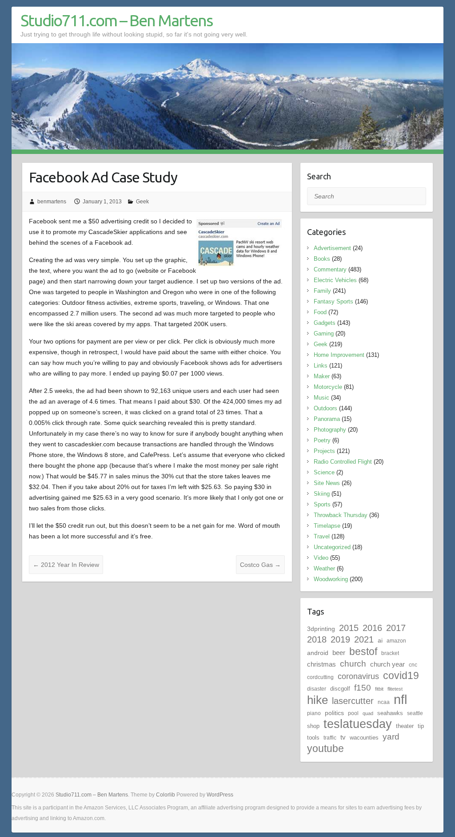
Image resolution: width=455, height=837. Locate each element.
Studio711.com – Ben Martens (116, 20)
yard (391, 736)
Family (322, 290)
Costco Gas (260, 564)
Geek (142, 201)
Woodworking (331, 579)
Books (322, 258)
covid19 (401, 675)
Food (320, 312)
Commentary (330, 269)
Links (320, 365)
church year (387, 664)
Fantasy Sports (333, 301)
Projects (324, 451)
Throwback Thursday (340, 515)
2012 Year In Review (66, 564)
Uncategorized (332, 547)
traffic (329, 738)
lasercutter (353, 701)
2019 (340, 639)
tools (313, 737)
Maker (322, 376)
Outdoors (325, 408)
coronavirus (358, 676)
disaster (316, 689)
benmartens (51, 201)
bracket (390, 653)
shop (313, 726)
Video (321, 557)
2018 (317, 639)
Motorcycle (328, 387)
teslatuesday (357, 724)
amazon (396, 641)
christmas (321, 664)
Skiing (322, 493)
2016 (372, 628)
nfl (400, 699)
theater (405, 726)
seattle (415, 713)
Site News (327, 483)
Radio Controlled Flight (343, 461)
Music (321, 397)
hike (317, 700)
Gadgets (324, 322)
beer (338, 652)
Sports (322, 504)
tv (343, 737)
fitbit (379, 688)
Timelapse (327, 525)
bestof (363, 651)
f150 (362, 687)
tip (421, 726)
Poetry (322, 440)
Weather (324, 568)
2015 (349, 628)
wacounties (364, 737)
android (317, 652)
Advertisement (332, 248)
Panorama (327, 419)
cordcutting (320, 677)
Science (324, 472)
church (353, 663)
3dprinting (321, 628)
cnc (413, 665)
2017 (396, 628)
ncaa (384, 702)
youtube (325, 748)
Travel (322, 536)
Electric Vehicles (335, 280)
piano (314, 713)
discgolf (340, 688)
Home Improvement (339, 355)
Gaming (324, 333)
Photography (330, 429)
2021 (364, 639)
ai (380, 640)
